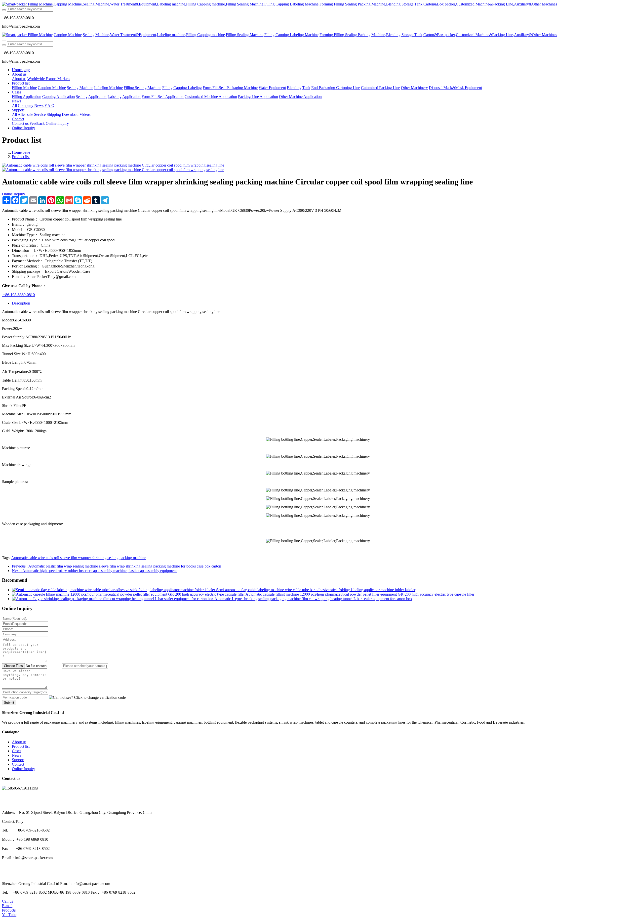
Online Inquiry (13, 194)
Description (21, 303)
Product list (21, 157)
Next (94, 571)
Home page (21, 70)
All (14, 105)
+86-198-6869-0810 (18, 295)
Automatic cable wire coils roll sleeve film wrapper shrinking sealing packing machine (78, 558)
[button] (87, 697)
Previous (116, 566)
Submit (9, 702)
